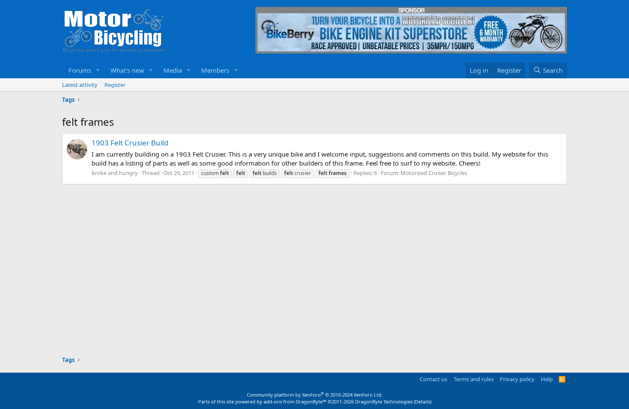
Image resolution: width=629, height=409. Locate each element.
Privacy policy (517, 379)
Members (215, 70)
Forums (79, 70)
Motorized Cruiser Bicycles (434, 173)
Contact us (433, 379)
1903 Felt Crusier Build (130, 143)
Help (547, 379)
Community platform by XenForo (315, 394)
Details (422, 401)
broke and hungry (115, 173)
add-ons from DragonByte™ (295, 401)
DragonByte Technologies (383, 401)
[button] (98, 70)
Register (114, 85)
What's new (127, 70)
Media (172, 70)
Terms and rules (474, 379)
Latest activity (80, 85)
